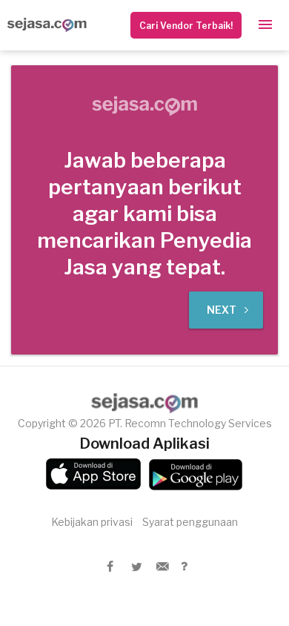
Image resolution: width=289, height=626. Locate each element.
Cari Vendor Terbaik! (186, 25)
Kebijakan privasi (92, 521)
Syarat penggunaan (190, 521)
